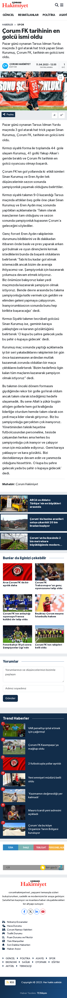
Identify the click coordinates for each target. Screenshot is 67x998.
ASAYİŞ (40, 958)
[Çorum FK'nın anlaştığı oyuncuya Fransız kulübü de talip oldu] (17, 602)
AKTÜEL (10, 966)
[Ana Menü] (61, 5)
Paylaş (10, 114)
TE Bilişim (42, 993)
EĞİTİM (56, 962)
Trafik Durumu (14, 933)
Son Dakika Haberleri (18, 945)
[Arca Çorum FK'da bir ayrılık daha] (17, 571)
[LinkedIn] (37, 911)
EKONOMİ (11, 962)
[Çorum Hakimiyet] (15, 5)
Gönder (10, 698)
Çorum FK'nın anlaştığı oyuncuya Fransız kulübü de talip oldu (16, 617)
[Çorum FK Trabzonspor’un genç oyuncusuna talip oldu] (49, 571)
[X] (30, 911)
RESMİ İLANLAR (28, 15)
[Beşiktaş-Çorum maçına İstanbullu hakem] (49, 602)
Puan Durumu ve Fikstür (20, 937)
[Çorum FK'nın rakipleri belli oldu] (49, 634)
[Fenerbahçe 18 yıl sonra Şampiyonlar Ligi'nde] (17, 634)
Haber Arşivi (14, 949)
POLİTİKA (49, 15)
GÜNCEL (8, 15)
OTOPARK (40, 962)
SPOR (20, 25)
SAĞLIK (26, 962)
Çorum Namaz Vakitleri (19, 929)
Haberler (7, 25)
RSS (11, 982)
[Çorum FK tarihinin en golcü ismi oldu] (33, 91)
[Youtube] (43, 911)
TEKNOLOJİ (25, 966)
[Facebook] (24, 911)
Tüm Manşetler (15, 941)
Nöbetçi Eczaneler (17, 922)
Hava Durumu (14, 926)
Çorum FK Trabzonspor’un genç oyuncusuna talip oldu (48, 585)
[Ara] (57, 5)
